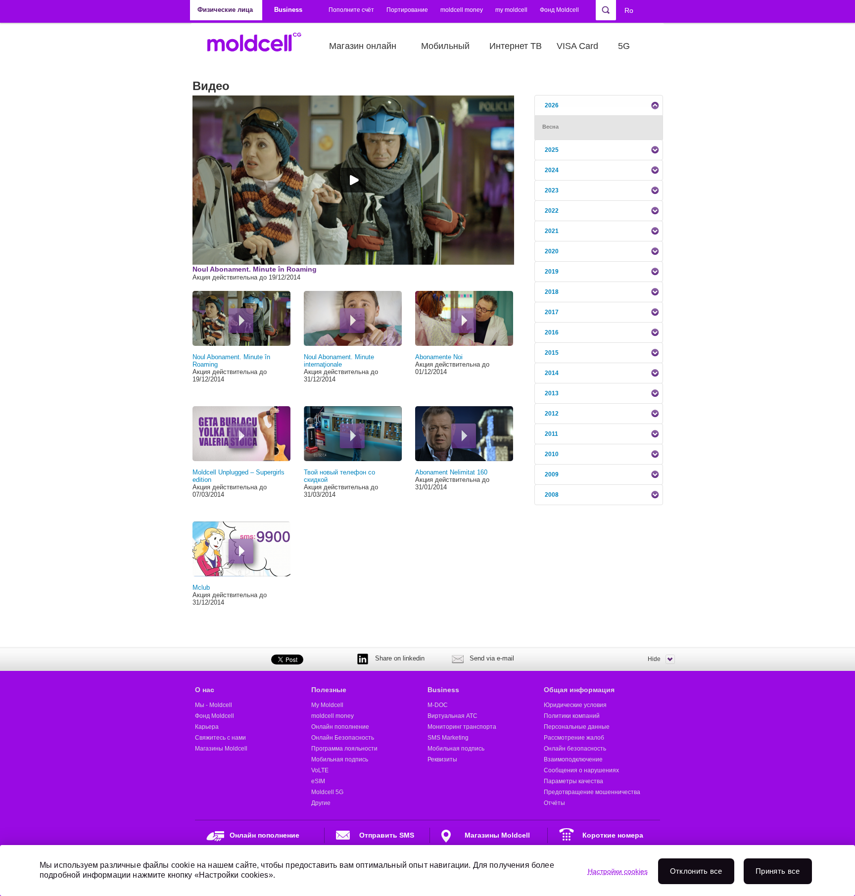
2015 (552, 352)
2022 (552, 210)
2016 (552, 332)
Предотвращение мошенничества (592, 792)
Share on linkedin (400, 658)
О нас (204, 690)
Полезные (328, 690)
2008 (552, 494)
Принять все (778, 871)
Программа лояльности (344, 748)
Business (443, 690)
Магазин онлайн (362, 46)
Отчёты (554, 803)
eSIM (318, 781)
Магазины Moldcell (221, 748)
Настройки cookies (618, 871)
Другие (321, 803)
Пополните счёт (351, 9)
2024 (552, 170)
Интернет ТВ (515, 46)
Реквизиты (442, 759)
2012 (552, 413)
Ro (628, 10)
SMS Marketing (448, 737)
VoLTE (320, 770)
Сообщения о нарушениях (581, 770)
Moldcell (259, 46)
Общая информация (579, 690)
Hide (654, 659)
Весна (550, 127)
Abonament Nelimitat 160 (451, 472)
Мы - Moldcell (213, 705)
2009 (552, 474)
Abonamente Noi (439, 357)
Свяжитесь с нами (220, 737)
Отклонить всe (696, 871)
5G (624, 46)
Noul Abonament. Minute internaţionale (339, 360)
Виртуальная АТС (452, 715)
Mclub (201, 587)
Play (241, 320)
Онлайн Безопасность (342, 737)
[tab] (598, 105)
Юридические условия (575, 705)
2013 (552, 393)
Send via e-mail (492, 658)
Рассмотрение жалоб (574, 737)
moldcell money (461, 9)
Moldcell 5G (327, 792)
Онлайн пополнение (340, 726)
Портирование (407, 9)
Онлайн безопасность (575, 748)
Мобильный (445, 46)
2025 (552, 149)
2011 (551, 433)
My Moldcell (327, 705)
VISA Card (577, 46)
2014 (552, 373)
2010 (552, 454)
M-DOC (438, 705)
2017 (552, 312)
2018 (552, 291)
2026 (552, 105)
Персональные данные (577, 726)
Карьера (207, 726)
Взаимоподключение (573, 759)
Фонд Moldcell (559, 9)
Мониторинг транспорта (462, 726)
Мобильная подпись (339, 759)
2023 (552, 190)
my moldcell (511, 9)
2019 (552, 271)
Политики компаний (572, 715)
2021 (552, 231)
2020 (552, 251)
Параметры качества (573, 781)
